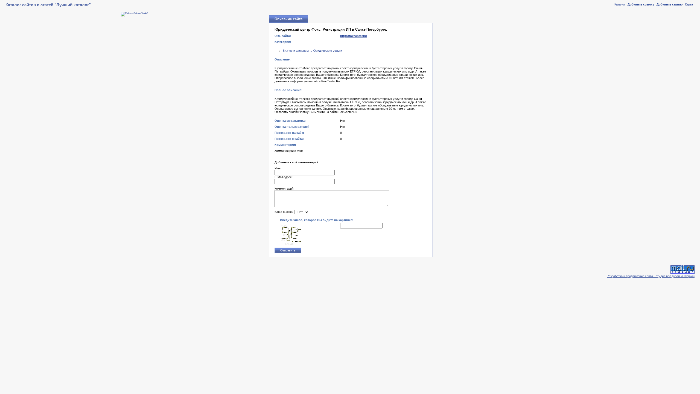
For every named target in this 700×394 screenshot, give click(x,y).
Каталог (619, 4)
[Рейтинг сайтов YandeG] (134, 13)
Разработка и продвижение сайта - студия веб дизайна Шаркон (651, 276)
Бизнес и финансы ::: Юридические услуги (312, 50)
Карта (689, 4)
